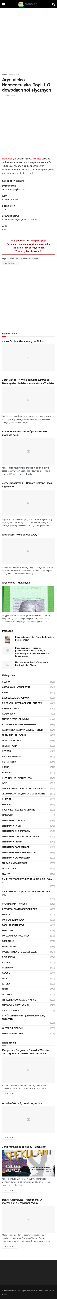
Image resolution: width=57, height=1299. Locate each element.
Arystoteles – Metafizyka (16, 582)
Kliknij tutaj (18, 247)
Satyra (6, 973)
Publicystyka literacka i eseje (19, 951)
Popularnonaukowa (13, 919)
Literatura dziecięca (13, 820)
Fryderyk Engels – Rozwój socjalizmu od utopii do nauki (25, 433)
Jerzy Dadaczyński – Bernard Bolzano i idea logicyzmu (27, 484)
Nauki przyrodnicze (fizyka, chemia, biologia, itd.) (27, 881)
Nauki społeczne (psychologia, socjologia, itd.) (26, 893)
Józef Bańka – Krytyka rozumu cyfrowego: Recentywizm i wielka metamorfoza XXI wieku (28, 381)
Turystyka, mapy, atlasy (15, 1005)
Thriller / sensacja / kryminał (19, 999)
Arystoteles (35, 158)
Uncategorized (10, 1010)
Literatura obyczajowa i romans (20, 836)
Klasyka (6, 799)
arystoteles (13, 258)
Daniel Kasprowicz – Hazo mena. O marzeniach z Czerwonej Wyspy (22, 1201)
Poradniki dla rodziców (15, 935)
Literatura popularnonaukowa (19, 852)
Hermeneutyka (9, 158)
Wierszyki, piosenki (12, 1028)
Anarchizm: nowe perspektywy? (20, 534)
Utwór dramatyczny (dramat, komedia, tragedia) (23, 1017)
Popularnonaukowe (13, 925)
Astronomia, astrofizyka (16, 687)
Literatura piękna (12, 841)
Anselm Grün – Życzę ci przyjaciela (22, 1103)
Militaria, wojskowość (14, 863)
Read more (10, 1093)
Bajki (5, 692)
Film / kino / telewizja (14, 735)
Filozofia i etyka (14, 74)
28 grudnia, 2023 (8, 95)
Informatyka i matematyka (17, 777)
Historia (6, 751)
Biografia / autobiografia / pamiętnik (22, 703)
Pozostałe (8, 941)
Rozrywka (7, 967)
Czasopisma (8, 713)
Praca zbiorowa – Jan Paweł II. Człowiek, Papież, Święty (34, 638)
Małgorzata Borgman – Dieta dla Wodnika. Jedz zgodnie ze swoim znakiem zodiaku (26, 1051)
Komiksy (6, 804)
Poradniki (7, 930)
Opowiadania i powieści (14, 903)
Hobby (5, 767)
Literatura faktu (11, 825)
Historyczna (9, 761)
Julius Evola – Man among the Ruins (23, 341)
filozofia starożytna (29, 258)
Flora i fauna (9, 745)
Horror (6, 772)
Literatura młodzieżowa (16, 831)
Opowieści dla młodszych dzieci (19, 909)
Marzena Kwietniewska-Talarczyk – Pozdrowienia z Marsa (31, 663)
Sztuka (6, 983)
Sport (5, 978)
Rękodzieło (8, 957)
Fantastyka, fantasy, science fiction (22, 729)
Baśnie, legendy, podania (15, 697)
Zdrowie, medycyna (12, 1033)
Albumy (6, 681)
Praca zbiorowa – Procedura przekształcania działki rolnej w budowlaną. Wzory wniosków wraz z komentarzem (32, 651)
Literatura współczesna (16, 857)
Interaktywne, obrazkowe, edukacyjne (24, 788)
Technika (7, 994)
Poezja (6, 914)
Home (4, 74)
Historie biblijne (11, 756)
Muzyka (6, 873)
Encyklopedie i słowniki (15, 719)
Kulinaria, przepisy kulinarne (18, 809)
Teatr (5, 989)
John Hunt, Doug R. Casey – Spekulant (24, 1146)
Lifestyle (7, 815)
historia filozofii (10, 263)
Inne (4, 783)
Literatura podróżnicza (15, 847)
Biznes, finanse (10, 708)
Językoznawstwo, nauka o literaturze (23, 793)
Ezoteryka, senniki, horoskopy (19, 724)
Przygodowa (9, 946)
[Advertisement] (28, 40)
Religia (6, 962)
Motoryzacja (9, 868)
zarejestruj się (38, 240)
